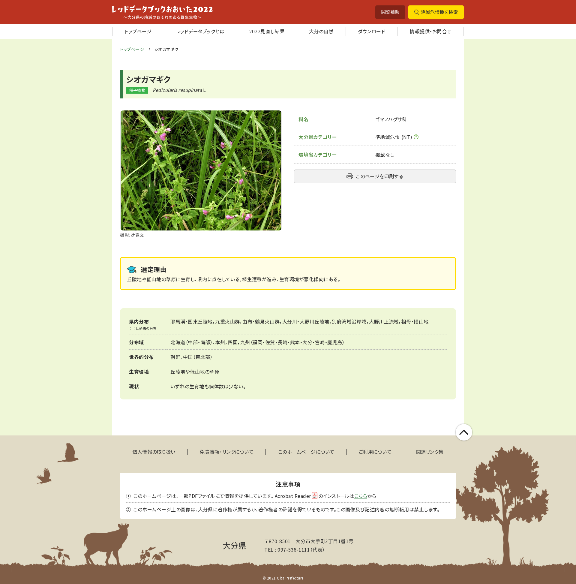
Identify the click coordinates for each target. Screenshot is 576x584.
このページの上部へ (464, 432)
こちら (361, 495)
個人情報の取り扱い (154, 452)
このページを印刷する (380, 176)
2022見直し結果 (267, 31)
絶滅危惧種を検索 (439, 12)
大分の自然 (321, 31)
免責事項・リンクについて (227, 452)
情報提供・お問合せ (431, 31)
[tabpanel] (201, 174)
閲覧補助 (390, 11)
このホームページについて (306, 452)
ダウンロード (371, 31)
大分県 (235, 545)
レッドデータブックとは (200, 31)
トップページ (138, 31)
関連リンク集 (430, 452)
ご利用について (375, 452)
